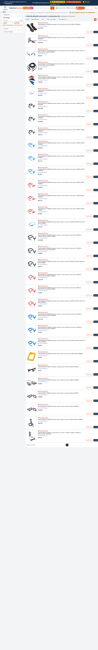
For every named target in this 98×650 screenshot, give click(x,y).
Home (27, 12)
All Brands (32, 12)
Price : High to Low (63, 19)
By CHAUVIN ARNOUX (42, 26)
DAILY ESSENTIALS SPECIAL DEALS (28, 8)
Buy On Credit (72, 8)
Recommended (35, 19)
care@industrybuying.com (41, 2)
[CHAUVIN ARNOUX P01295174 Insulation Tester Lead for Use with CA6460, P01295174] (31, 370)
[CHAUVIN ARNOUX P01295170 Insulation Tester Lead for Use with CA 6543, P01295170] (31, 409)
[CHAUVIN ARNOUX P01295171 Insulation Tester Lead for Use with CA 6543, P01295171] (31, 396)
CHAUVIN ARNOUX (40, 12)
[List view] (95, 19)
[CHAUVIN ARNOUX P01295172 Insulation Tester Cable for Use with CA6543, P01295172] (31, 383)
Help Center (81, 8)
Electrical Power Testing (67, 12)
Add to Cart (89, 32)
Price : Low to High (51, 19)
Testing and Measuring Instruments (53, 12)
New (43, 19)
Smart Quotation (62, 8)
